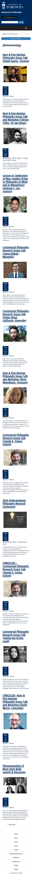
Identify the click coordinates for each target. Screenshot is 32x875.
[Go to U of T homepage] (12, 5)
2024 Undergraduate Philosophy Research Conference (14, 503)
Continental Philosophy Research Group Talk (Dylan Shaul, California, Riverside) (16, 315)
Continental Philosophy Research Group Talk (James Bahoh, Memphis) (16, 252)
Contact (16, 865)
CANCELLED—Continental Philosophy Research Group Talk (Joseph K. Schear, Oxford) (16, 569)
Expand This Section (16, 38)
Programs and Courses (16, 853)
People (16, 849)
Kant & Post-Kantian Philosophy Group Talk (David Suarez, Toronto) (16, 58)
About (16, 838)
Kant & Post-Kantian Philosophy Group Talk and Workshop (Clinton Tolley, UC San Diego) (16, 118)
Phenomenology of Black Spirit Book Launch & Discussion (14, 769)
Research (16, 857)
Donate (16, 869)
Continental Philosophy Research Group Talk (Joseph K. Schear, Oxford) (16, 439)
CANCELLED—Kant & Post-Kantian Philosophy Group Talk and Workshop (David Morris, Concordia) (15, 701)
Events (16, 846)
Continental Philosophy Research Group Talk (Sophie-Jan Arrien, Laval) (16, 636)
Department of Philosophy (11, 12)
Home (4, 34)
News (16, 842)
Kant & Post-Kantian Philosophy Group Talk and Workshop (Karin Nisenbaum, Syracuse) (15, 377)
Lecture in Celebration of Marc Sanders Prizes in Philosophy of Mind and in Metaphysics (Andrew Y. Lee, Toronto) (15, 183)
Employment (16, 861)
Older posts (11, 824)
